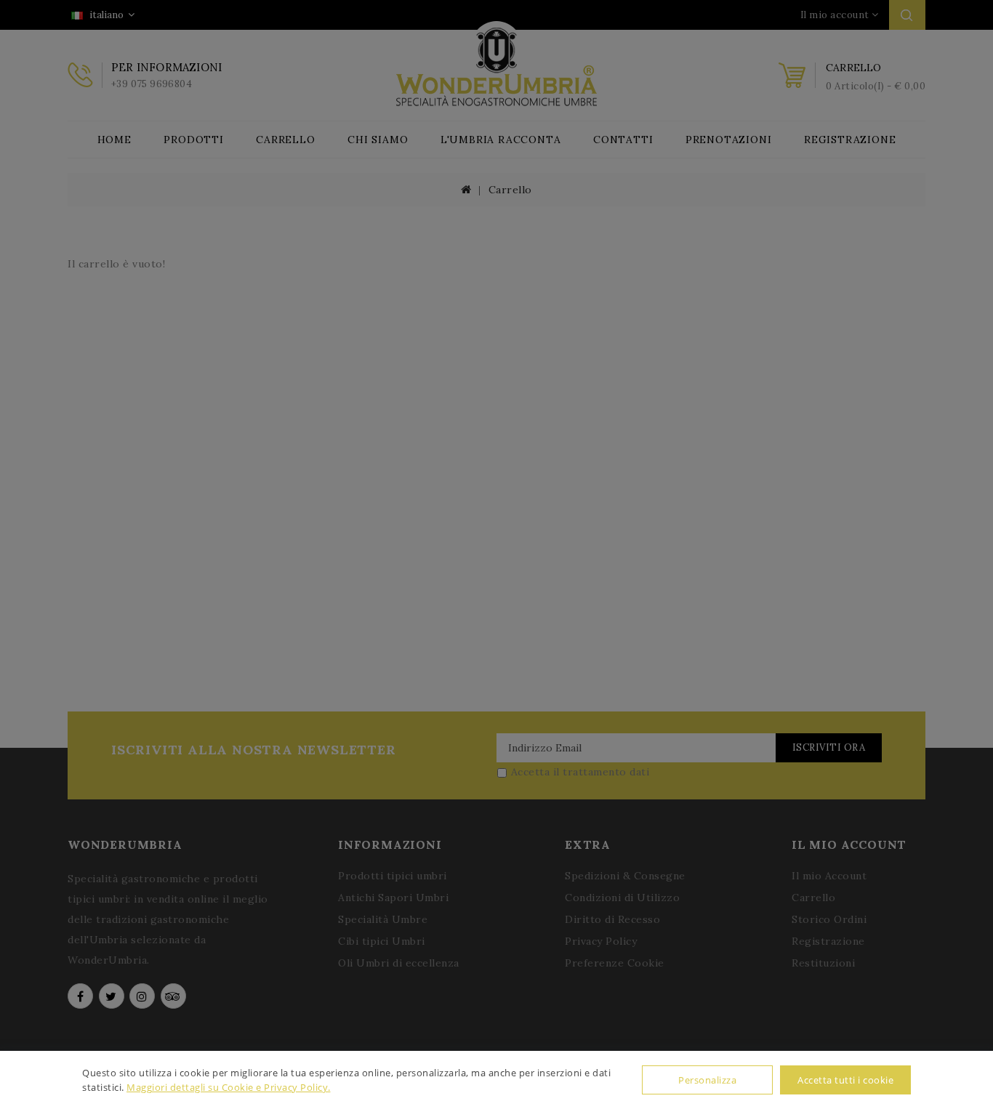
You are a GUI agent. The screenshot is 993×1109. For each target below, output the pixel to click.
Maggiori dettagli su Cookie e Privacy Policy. (228, 1087)
